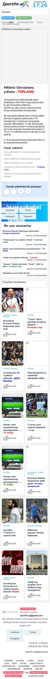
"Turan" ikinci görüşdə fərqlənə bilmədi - (37, 323)
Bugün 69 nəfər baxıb (37, 269)
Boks (14, 663)
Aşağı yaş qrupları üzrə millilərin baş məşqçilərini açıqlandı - (36, 587)
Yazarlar (27, 669)
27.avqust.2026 (34, 544)
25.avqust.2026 (9, 334)
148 (6, 489)
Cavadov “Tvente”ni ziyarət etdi (9, 533)
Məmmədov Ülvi (38, 672)
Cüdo (6, 663)
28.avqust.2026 (34, 492)
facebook (10, 210)
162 (30, 385)
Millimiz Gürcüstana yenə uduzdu (18, 162)
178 (30, 437)
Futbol (31, 661)
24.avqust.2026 (34, 596)
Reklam (38, 669)
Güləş (40, 661)
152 (6, 385)
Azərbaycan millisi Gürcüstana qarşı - (24, 168)
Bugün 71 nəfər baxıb (37, 260)
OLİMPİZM (8, 661)
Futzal (23, 663)
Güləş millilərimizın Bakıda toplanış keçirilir (22, 158)
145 (30, 542)
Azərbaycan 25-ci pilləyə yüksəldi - (11, 376)
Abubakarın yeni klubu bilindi (16, 273)
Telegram (28, 216)
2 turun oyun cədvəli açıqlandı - (36, 427)
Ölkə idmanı (23, 666)
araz (11, 22)
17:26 (39, 5)
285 (30, 331)
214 (6, 542)
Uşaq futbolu (36, 663)
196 (6, 437)
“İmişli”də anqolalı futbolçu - (20, 257)
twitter (28, 210)
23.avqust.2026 (34, 333)
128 (30, 594)
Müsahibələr (14, 669)
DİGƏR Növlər (8, 666)
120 (6, 596)
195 (30, 490)
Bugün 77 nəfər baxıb (37, 253)
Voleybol (20, 661)
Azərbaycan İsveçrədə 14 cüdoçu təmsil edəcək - (11, 589)
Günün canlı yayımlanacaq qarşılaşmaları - (24, 250)
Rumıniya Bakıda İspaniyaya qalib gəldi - (21, 232)
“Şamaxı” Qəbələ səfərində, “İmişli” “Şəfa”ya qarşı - (23, 265)
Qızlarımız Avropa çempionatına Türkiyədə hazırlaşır (22, 175)
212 (6, 333)
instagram (10, 216)
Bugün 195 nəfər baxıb (36, 236)
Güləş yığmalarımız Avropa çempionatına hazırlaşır (22, 153)
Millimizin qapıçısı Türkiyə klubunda (36, 533)
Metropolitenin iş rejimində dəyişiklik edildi (37, 375)
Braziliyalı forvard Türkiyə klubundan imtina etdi (12, 324)
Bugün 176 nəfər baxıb (36, 245)
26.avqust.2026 (9, 386)
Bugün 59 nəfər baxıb (37, 276)
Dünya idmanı (39, 666)
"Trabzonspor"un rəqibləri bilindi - (23, 241)
